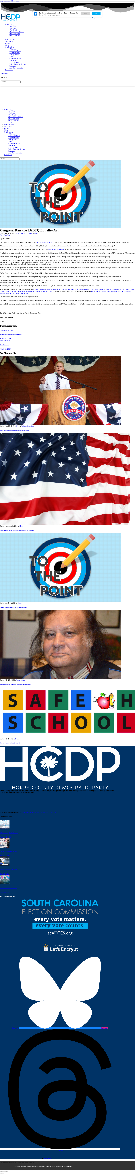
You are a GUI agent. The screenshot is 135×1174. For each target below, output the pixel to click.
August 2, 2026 (5, 855)
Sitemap (47, 1166)
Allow (96, 14)
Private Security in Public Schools (10, 743)
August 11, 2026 (5, 837)
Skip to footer (15, 1)
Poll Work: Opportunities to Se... (8, 851)
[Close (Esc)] (7, 1171)
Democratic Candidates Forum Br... (9, 869)
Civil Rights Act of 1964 (56, 249)
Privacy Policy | (54, 1166)
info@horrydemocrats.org (30, 812)
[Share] (5, 1171)
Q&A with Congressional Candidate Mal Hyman (14, 430)
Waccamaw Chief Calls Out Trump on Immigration (15, 684)
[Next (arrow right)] (3, 1173)
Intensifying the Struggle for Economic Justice (13, 607)
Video (23, 680)
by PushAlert (98, 18)
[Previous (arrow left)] (1, 1173)
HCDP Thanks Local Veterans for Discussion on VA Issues (17, 530)
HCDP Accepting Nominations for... (9, 833)
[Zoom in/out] (1, 1171)
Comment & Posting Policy (65, 1166)
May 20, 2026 (4, 874)
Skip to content (5, 1)
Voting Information (27, 426)
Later (85, 14)
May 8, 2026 (4, 892)
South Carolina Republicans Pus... (8, 888)
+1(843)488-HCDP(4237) (47, 812)
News (36, 233)
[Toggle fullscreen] (3, 1171)
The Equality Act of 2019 (45, 242)
